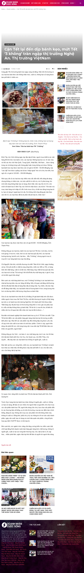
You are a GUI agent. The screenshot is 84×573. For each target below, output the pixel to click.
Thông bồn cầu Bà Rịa (64, 531)
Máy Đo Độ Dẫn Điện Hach (15, 556)
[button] (80, 3)
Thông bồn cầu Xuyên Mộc (70, 544)
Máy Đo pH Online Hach (9, 558)
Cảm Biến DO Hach (12, 549)
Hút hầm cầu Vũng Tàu (70, 533)
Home (3, 9)
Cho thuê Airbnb (68, 141)
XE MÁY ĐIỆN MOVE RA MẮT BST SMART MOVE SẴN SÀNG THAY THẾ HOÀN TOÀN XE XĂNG (12, 510)
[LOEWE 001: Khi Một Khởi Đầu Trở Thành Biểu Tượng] (61, 109)
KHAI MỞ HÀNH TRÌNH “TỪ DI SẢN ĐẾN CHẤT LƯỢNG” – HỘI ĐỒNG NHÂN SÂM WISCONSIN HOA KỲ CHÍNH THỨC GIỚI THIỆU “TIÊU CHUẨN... (13, 479)
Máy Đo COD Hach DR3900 (15, 564)
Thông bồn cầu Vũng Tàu (65, 535)
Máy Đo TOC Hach (7, 543)
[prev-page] (58, 127)
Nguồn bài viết (6, 445)
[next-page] (62, 127)
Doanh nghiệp (11, 9)
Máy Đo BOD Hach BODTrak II (16, 545)
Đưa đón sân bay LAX (64, 134)
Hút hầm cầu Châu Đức (66, 540)
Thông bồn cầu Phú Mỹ (74, 537)
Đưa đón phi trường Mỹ (73, 143)
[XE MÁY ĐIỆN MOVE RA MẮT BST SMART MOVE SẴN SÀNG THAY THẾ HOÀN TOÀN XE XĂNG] (13, 497)
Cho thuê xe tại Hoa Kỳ (71, 137)
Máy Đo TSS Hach (18, 551)
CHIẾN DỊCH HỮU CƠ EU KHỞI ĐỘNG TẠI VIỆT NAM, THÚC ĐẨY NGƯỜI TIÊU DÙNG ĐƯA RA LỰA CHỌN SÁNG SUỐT (74, 119)
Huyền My (6, 69)
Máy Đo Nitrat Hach (7, 554)
